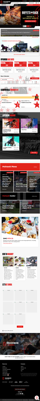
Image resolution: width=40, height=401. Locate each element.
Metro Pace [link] (24, 129)
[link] (5, 1)
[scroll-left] (2, 82)
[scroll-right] (38, 82)
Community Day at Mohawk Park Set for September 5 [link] (33, 183)
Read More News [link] (35, 37)
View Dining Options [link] (7, 243)
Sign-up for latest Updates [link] (19, 54)
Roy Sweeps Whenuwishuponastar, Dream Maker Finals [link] (22, 185)
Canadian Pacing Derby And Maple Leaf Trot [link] (7, 131)
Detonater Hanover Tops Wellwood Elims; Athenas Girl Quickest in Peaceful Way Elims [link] (6, 181)
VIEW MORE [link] (34, 152)
